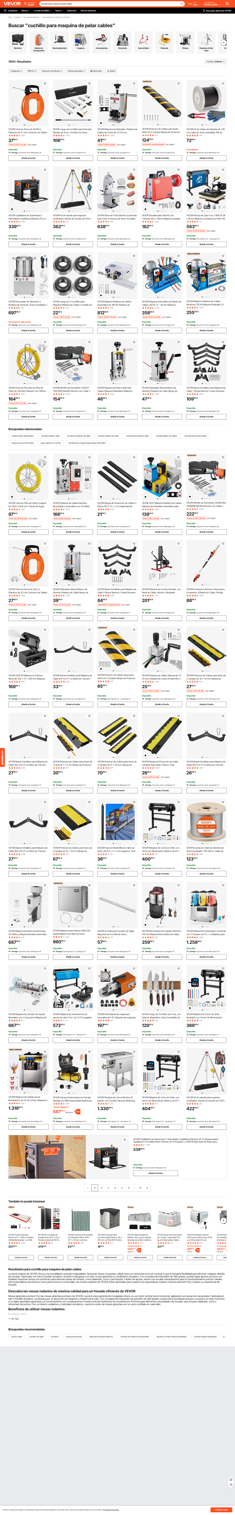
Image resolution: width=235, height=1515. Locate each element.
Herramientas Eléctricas (31, 17)
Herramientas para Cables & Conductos (56, 17)
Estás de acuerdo (221, 1510)
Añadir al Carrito (28, 158)
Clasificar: (210, 61)
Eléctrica (18, 17)
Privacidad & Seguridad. (111, 1510)
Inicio (10, 17)
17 (140, 1187)
